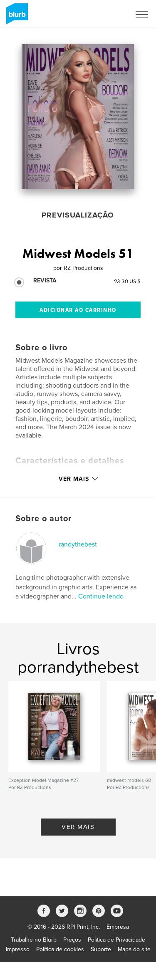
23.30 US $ (127, 281)
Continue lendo (101, 596)
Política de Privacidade (116, 939)
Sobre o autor (43, 519)
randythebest (78, 544)
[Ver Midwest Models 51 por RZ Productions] (78, 116)
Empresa (117, 926)
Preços (72, 939)
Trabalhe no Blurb (34, 939)
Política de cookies (60, 949)
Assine (111, 14)
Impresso (18, 949)
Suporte (101, 949)
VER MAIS (78, 827)
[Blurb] (15, 17)
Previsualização (78, 215)
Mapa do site (134, 949)
